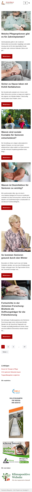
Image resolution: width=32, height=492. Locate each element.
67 (24, 346)
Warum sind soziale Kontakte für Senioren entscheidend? (12, 135)
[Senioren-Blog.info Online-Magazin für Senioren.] (8, 3)
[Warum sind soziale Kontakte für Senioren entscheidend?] (16, 119)
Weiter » (5, 352)
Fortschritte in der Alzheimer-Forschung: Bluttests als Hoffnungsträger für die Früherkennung (13, 309)
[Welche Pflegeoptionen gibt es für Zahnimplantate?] (16, 21)
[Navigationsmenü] (25, 2)
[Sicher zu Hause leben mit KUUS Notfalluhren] (16, 71)
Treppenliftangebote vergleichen (10, 375)
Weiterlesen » (6, 57)
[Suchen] (29, 3)
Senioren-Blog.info (6, 490)
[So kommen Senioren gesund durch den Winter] (16, 232)
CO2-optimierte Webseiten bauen (11, 372)
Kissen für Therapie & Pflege (9, 369)
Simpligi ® (25, 490)
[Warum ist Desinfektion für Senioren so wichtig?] (16, 172)
